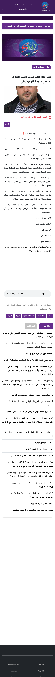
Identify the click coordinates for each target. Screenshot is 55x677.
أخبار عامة (41, 664)
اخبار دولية (41, 671)
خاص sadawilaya (13, 664)
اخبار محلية (14, 671)
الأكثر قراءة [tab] (46, 340)
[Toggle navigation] (6, 7)
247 (6, 139)
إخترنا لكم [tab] (31, 340)
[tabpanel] (27, 436)
